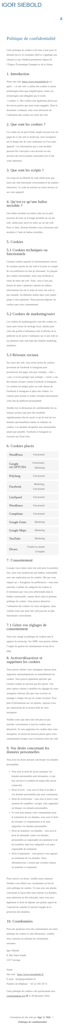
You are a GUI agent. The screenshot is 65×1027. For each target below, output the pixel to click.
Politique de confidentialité (32, 1022)
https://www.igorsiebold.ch (35, 81)
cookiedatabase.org (16, 996)
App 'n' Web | (46, 1017)
